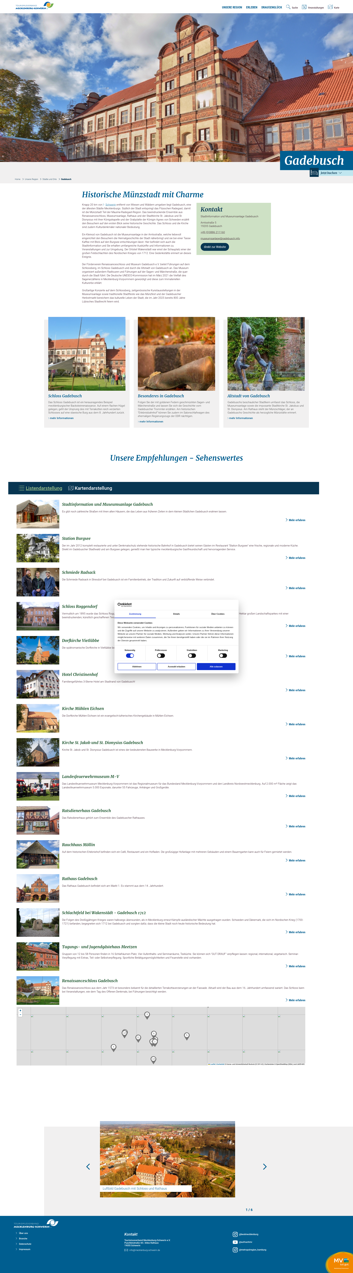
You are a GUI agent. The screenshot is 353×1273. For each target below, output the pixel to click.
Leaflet (212, 1064)
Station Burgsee (76, 538)
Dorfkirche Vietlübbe (80, 640)
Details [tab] (176, 614)
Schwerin (110, 204)
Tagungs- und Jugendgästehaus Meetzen (99, 946)
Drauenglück (271, 7)
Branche (23, 1238)
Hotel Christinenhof (80, 674)
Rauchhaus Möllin (78, 844)
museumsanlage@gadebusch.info (220, 238)
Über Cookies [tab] (217, 614)
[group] (176, 631)
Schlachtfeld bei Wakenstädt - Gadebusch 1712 (104, 912)
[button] (155, 1043)
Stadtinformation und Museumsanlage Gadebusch (107, 504)
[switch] (161, 655)
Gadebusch (66, 179)
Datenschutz (25, 1244)
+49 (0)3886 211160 (213, 232)
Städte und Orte (49, 179)
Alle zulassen (216, 666)
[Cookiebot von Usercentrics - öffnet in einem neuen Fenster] (130, 605)
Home (17, 179)
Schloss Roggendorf (79, 606)
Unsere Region (232, 7)
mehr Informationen (62, 418)
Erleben (251, 7)
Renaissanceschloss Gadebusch (90, 980)
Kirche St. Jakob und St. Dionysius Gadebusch (102, 742)
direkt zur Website (215, 247)
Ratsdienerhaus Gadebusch (86, 810)
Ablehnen (136, 666)
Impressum (24, 1249)
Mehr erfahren (297, 520)
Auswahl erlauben (176, 666)
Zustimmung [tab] (135, 614)
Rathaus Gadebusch (79, 878)
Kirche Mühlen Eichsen (83, 708)
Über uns (23, 1233)
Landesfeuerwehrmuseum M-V (90, 776)
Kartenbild (220, 1064)
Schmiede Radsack (78, 572)
